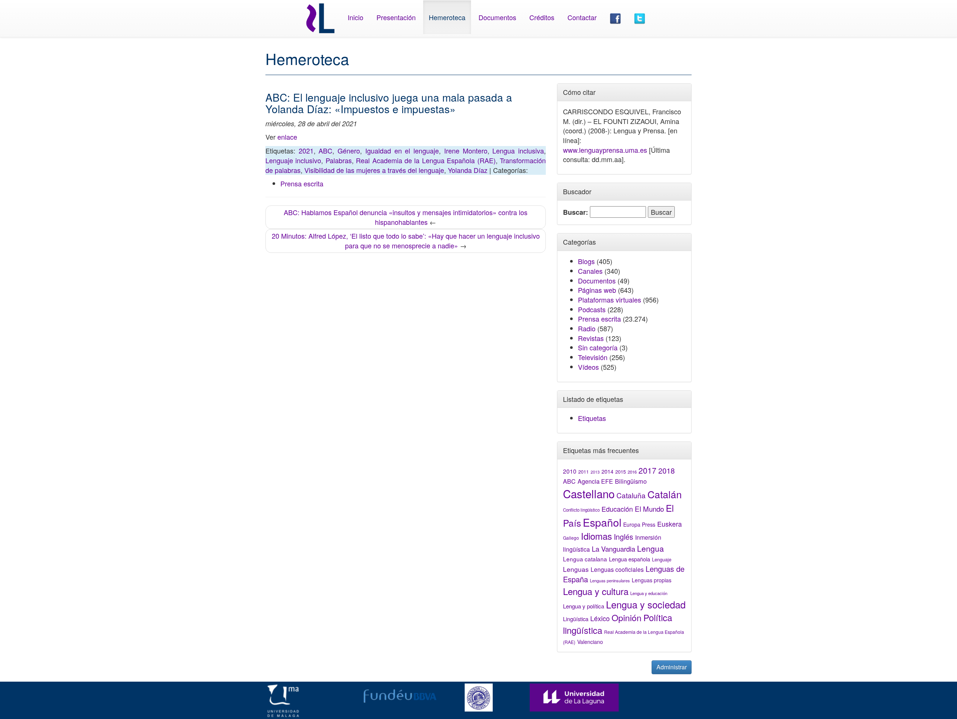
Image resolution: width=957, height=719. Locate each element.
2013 (595, 472)
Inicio (355, 17)
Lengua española (629, 559)
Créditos (541, 17)
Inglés (623, 536)
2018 (666, 470)
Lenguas (576, 569)
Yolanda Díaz (467, 170)
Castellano (589, 493)
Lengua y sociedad (646, 604)
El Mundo (649, 508)
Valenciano (590, 641)
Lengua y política (583, 606)
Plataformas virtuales (609, 299)
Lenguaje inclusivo (293, 160)
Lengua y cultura (595, 591)
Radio (587, 328)
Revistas (591, 338)
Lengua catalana (585, 559)
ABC (325, 150)
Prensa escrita (301, 183)
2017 (647, 470)
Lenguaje (661, 559)
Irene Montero (465, 150)
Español (602, 522)
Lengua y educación (648, 593)
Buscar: (575, 212)
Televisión (592, 357)
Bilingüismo (631, 481)
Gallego (571, 537)
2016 (632, 472)
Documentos (497, 17)
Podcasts (592, 309)
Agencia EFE (595, 481)
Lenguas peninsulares (610, 580)
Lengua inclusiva (518, 150)
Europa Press (639, 524)
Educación (617, 509)
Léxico (600, 618)
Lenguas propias (651, 580)
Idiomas (596, 535)
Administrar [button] (671, 667)
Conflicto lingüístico (581, 510)
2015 (620, 471)
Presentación (396, 17)
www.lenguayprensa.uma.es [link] (605, 150)
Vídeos (588, 367)
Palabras (339, 160)
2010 (569, 471)
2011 (583, 471)
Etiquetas (592, 418)
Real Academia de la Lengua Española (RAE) (425, 160)
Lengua (650, 548)
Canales (590, 271)
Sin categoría (598, 347)
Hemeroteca (447, 17)
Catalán (664, 494)
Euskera (669, 524)
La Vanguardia (613, 549)
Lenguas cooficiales (617, 569)
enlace (287, 137)
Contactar (582, 17)
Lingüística (575, 619)
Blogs (586, 261)
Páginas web (597, 290)
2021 (306, 150)
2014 (607, 471)
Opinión (626, 617)
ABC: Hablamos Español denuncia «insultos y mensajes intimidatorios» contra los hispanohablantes (405, 217)
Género (349, 150)
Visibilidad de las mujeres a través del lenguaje (374, 170)
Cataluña (631, 495)
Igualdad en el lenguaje (402, 150)
